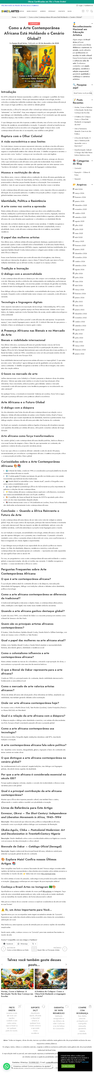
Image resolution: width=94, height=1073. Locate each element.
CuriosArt (22, 17)
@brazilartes (47, 891)
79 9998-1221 (34, 1062)
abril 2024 (79, 285)
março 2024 (79, 289)
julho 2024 (79, 273)
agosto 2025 (79, 221)
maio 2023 (79, 305)
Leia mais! (85, 1062)
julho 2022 (79, 333)
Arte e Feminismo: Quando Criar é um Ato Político (83, 131)
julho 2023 (79, 301)
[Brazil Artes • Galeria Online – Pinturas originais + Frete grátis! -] (10, 11)
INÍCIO (22, 11)
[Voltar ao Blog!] (34, 949)
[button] (6, 1066)
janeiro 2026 (79, 201)
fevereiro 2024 (80, 293)
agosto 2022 (79, 330)
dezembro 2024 (81, 253)
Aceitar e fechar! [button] (68, 1066)
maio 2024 (79, 281)
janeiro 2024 (79, 297)
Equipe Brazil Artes (19, 43)
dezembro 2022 (81, 313)
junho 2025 (79, 229)
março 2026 (79, 193)
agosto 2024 (79, 269)
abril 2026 (79, 189)
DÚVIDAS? (51, 11)
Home (14, 17)
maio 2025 (79, 233)
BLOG (70, 11)
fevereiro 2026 (80, 197)
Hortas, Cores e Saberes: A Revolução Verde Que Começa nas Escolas (17, 993)
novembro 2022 (81, 317)
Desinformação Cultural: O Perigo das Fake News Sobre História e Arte (83, 152)
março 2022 (79, 345)
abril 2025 (79, 237)
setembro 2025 (80, 217)
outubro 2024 (80, 261)
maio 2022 (79, 341)
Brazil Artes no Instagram (31, 887)
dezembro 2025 (81, 205)
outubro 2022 (80, 321)
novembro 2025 (81, 209)
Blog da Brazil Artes (48, 873)
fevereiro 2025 (80, 245)
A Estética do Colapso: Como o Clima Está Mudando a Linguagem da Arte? (50, 993)
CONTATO (61, 11)
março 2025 (79, 241)
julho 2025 (79, 225)
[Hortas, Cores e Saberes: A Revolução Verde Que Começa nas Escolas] (17, 978)
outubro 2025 (80, 213)
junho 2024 (79, 277)
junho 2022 (79, 337)
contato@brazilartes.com (55, 1062)
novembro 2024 (81, 257)
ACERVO (43, 11)
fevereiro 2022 (80, 349)
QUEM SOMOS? (32, 11)
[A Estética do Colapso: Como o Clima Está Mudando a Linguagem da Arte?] (51, 978)
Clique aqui (14, 881)
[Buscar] (91, 11)
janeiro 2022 (79, 354)
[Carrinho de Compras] (83, 11)
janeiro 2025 (79, 249)
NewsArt (78, 179)
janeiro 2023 (79, 309)
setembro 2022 (80, 325)
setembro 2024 (80, 265)
